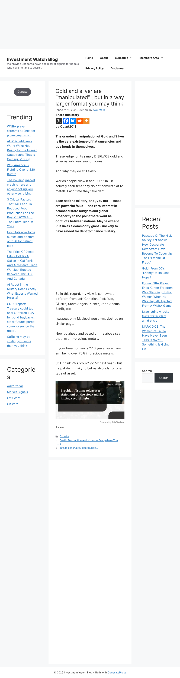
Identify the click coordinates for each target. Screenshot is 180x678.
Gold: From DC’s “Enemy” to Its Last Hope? (155, 273)
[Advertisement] (90, 24)
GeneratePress (117, 672)
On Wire (64, 436)
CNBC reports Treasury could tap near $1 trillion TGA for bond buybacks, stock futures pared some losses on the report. (21, 317)
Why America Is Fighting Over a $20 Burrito (21, 169)
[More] (86, 121)
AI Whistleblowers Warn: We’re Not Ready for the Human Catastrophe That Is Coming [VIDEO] (22, 150)
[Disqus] (90, 515)
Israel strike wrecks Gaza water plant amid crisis (155, 316)
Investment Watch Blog (32, 59)
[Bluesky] (73, 121)
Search (147, 371)
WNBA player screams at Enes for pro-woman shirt (21, 131)
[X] (59, 121)
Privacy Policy (94, 68)
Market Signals (17, 392)
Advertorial (15, 386)
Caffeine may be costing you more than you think (19, 341)
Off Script (13, 398)
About (104, 58)
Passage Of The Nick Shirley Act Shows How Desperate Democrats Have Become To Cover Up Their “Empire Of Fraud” (157, 249)
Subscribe (121, 58)
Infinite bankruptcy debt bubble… (79, 447)
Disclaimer (117, 68)
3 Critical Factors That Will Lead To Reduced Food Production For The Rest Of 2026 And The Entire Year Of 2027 (20, 213)
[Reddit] (79, 121)
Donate (22, 91)
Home (89, 58)
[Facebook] (66, 121)
